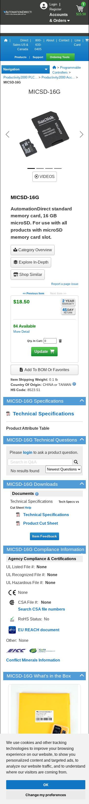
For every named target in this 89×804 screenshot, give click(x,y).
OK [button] (45, 785)
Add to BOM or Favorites (46, 370)
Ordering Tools (60, 57)
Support (38, 57)
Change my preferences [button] (45, 795)
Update (41, 351)
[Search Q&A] (75, 461)
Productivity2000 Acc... (58, 77)
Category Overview (34, 250)
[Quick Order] (87, 44)
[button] (7, 134)
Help (27, 507)
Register (55, 9)
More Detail (21, 331)
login (27, 452)
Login (53, 4)
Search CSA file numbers (41, 609)
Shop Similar (30, 274)
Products (21, 57)
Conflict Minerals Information (33, 660)
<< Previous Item (33, 293)
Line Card (77, 43)
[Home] (6, 44)
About (50, 40)
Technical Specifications (42, 413)
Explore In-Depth (33, 262)
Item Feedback (44, 536)
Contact (64, 40)
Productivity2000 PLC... (20, 77)
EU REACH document (38, 630)
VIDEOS (47, 176)
